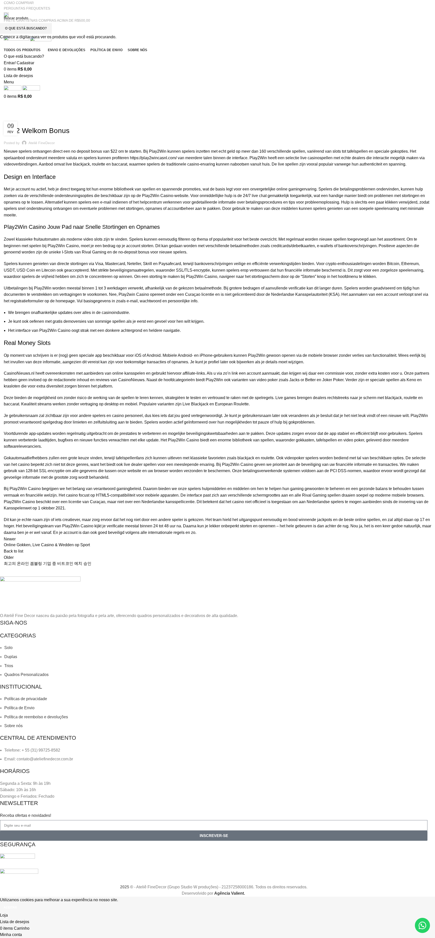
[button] (422, 925)
